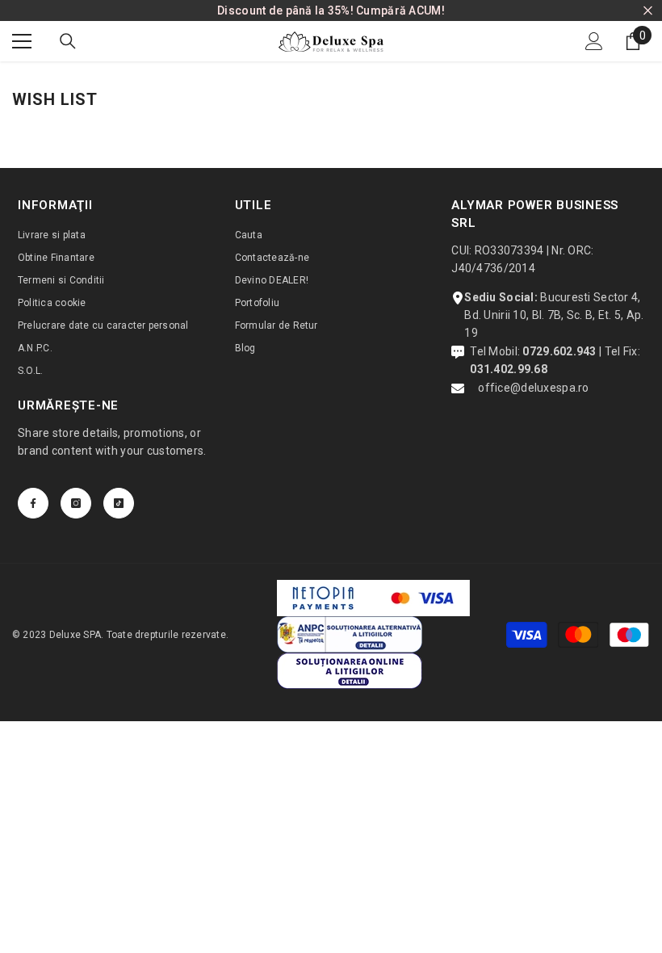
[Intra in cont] (594, 41)
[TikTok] (118, 503)
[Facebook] (33, 503)
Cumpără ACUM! (400, 10)
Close (648, 11)
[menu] (21, 41)
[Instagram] (76, 503)
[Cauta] (68, 41)
